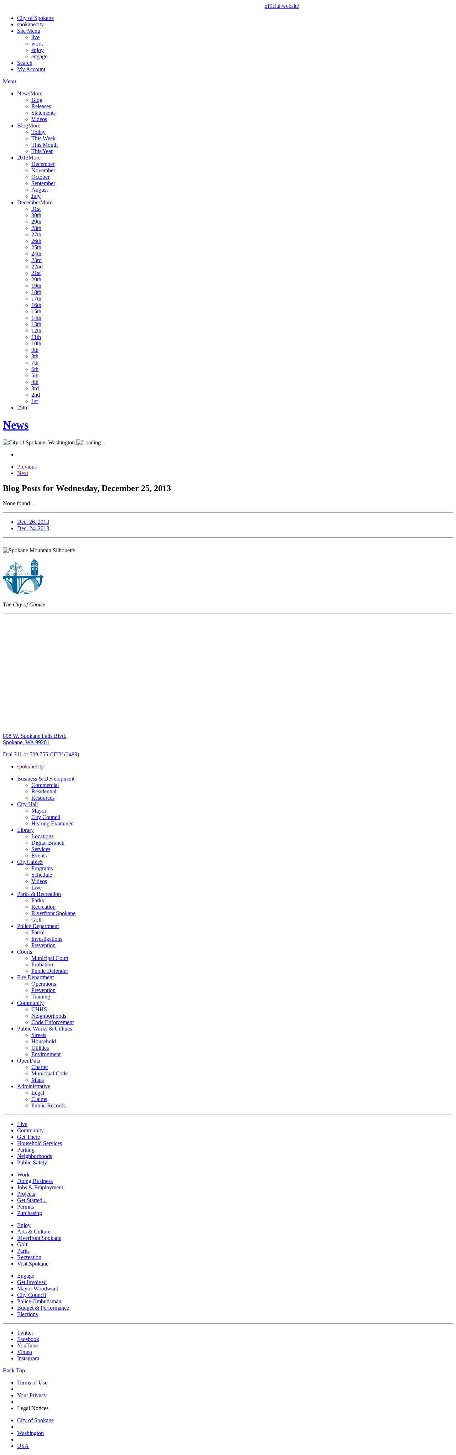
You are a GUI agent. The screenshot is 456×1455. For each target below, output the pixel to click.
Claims (39, 1099)
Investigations (46, 939)
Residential (43, 791)
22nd (37, 267)
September (43, 183)
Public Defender (49, 971)
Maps (37, 1080)
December (43, 164)
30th (36, 215)
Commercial (45, 785)
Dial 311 (12, 754)
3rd (35, 388)
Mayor (38, 811)
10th (36, 343)
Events (39, 855)
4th (34, 382)
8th (34, 356)
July (36, 196)
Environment (46, 1054)
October (40, 177)
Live (36, 888)
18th (36, 292)
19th (36, 286)
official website (282, 6)
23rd (36, 260)
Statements (43, 113)
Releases (41, 106)
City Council (45, 817)
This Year (42, 151)
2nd (35, 395)
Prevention (43, 945)
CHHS (39, 1009)
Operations (43, 984)
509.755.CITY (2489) (54, 754)
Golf (36, 920)
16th (36, 305)
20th (36, 279)
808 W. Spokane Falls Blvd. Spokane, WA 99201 (34, 739)
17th (36, 299)
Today (38, 132)
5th (34, 375)
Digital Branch (47, 843)
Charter (39, 1067)
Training (40, 997)
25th (36, 247)
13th (36, 324)
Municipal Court (49, 958)
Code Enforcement (52, 1022)
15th (36, 311)
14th (36, 318)
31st (36, 209)
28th (36, 228)
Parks (37, 900)
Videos (39, 119)
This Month (44, 145)
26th (36, 241)
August (39, 190)
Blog (36, 100)
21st (36, 273)
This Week (43, 138)
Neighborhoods (48, 1016)
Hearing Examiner (52, 823)
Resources (43, 798)
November (43, 170)
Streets (38, 1035)
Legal (37, 1093)
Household (43, 1041)
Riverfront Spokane (53, 913)
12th (36, 331)
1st (34, 401)
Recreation (43, 907)
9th (34, 350)
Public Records (48, 1105)
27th (36, 234)
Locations (42, 836)
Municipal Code (49, 1073)
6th (34, 369)
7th (34, 363)
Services (40, 849)
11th (36, 337)
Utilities (40, 1048)
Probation (42, 964)
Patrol (38, 932)
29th (36, 222)
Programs (42, 868)
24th (36, 254)
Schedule (41, 875)
